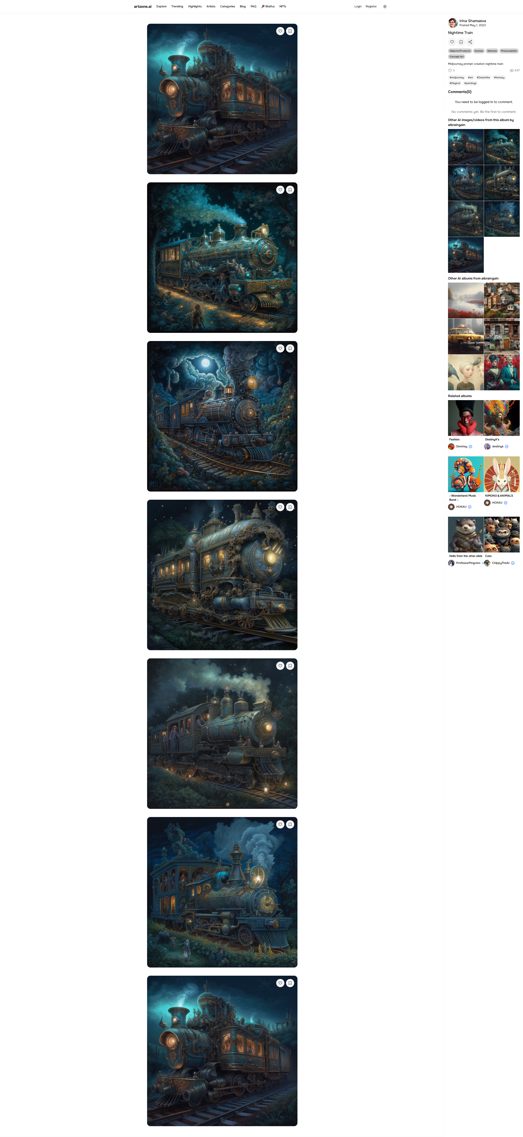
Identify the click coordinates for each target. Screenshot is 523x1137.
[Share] (470, 42)
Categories (227, 6)
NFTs (282, 6)
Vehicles (492, 51)
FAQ (253, 6)
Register (371, 6)
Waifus (270, 6)
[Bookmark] (290, 31)
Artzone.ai (143, 6)
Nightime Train (460, 32)
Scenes (479, 51)
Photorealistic (509, 51)
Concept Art (457, 56)
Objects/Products (460, 51)
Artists (211, 6)
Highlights (195, 6)
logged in (486, 102)
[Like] (280, 31)
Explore (161, 6)
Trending (177, 6)
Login (358, 6)
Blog (243, 6)
